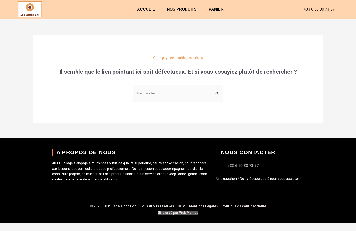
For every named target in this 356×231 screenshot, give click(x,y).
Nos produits (182, 9)
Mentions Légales (203, 206)
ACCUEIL (146, 9)
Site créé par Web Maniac (178, 213)
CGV (182, 206)
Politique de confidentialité (244, 206)
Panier (216, 9)
